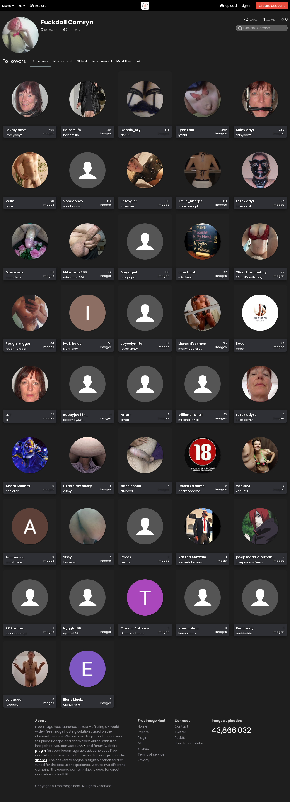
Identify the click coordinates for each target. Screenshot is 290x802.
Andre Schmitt (18, 486)
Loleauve (14, 699)
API (83, 745)
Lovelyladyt (16, 130)
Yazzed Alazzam (192, 557)
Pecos (126, 557)
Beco (240, 343)
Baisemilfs (72, 130)
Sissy (67, 557)
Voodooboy (73, 201)
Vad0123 (243, 486)
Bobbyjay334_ (75, 415)
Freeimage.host (67, 786)
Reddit (180, 737)
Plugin (142, 737)
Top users (40, 61)
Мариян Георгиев (192, 343)
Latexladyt (245, 201)
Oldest (82, 61)
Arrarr (126, 415)
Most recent (62, 61)
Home (142, 726)
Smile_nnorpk (190, 201)
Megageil (129, 272)
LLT (8, 415)
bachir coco (131, 486)
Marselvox (14, 272)
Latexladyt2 (246, 415)
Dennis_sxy (131, 130)
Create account (272, 5)
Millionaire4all (190, 415)
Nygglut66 (72, 628)
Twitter (180, 732)
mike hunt (187, 272)
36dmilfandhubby (251, 272)
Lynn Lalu (186, 130)
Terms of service (151, 754)
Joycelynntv (131, 343)
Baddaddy (245, 628)
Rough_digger (18, 343)
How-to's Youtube (189, 743)
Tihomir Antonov (135, 628)
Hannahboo (188, 628)
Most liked (124, 61)
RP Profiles (15, 628)
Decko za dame (191, 486)
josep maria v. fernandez (255, 557)
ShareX (41, 760)
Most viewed (102, 61)
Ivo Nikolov (72, 343)
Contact (181, 726)
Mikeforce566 (75, 272)
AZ (139, 61)
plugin (40, 750)
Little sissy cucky (77, 486)
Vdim (10, 201)
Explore (143, 732)
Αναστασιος (15, 557)
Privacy (143, 760)
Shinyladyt (245, 130)
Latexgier (129, 201)
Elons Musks (73, 699)
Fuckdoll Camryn (67, 22)
